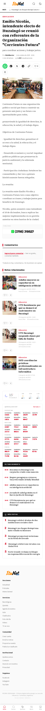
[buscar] (34, 3)
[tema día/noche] (40, 3)
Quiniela (5, 605)
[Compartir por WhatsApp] (5, 66)
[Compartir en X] (17, 66)
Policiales (5, 588)
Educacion (8, 16)
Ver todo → (36, 407)
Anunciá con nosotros (10, 664)
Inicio (4, 709)
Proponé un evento (9, 643)
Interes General (7, 592)
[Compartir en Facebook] (11, 66)
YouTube (5, 685)
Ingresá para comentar (14, 253)
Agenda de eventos (8, 609)
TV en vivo (6, 626)
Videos (4, 623)
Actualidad (6, 585)
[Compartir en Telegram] (23, 66)
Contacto (5, 660)
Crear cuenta (6, 636)
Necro (31, 709)
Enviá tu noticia (7, 640)
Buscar (14, 709)
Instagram (5, 681)
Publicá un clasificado (9, 647)
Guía (4, 612)
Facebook (5, 678)
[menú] (4, 3)
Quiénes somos (7, 657)
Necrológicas (6, 602)
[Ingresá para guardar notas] (5, 72)
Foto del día (6, 619)
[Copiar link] (29, 66)
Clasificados (6, 616)
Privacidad (6, 667)
